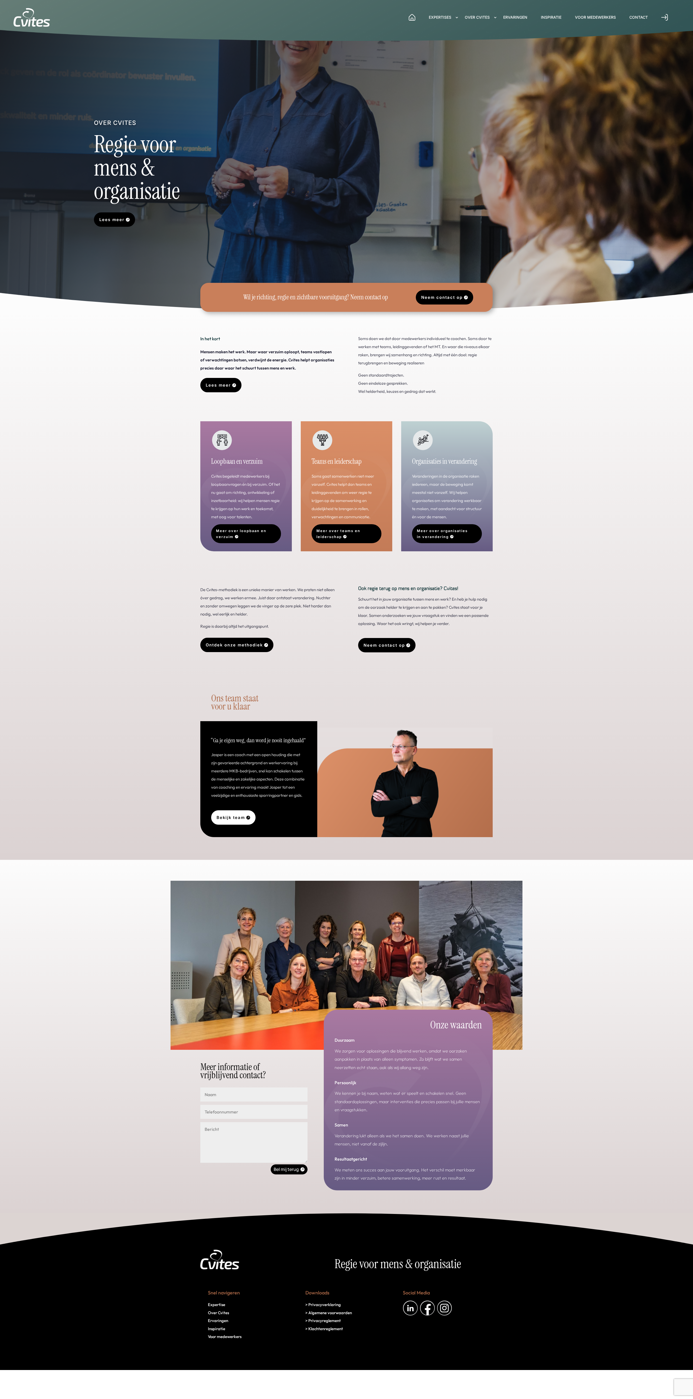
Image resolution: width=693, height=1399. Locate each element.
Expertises (440, 17)
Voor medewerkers (595, 17)
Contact (638, 17)
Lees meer (112, 219)
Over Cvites (477, 17)
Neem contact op (442, 297)
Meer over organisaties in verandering (442, 534)
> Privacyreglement (323, 1320)
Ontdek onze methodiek (234, 644)
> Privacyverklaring (323, 1304)
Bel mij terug (286, 1169)
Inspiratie (551, 17)
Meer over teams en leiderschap (338, 534)
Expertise (216, 1304)
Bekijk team (231, 817)
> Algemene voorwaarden (328, 1312)
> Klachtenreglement (324, 1328)
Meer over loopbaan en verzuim (241, 534)
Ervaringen (515, 17)
